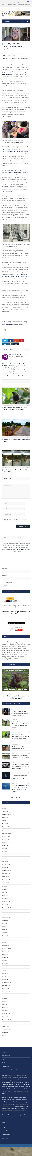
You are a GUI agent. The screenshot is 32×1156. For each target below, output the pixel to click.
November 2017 (6, 948)
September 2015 (6, 1029)
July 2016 (4, 998)
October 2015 (5, 1026)
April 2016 (4, 1007)
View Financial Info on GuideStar (11, 1070)
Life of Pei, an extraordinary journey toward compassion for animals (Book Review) (20, 713)
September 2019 (6, 880)
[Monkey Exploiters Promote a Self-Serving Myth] (16, 34)
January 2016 (5, 1017)
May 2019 (4, 892)
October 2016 (5, 989)
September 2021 (6, 817)
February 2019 (6, 901)
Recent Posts (7, 703)
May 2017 (4, 967)
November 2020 (6, 836)
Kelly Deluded (10, 324)
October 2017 (5, 951)
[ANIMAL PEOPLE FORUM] (16, 13)
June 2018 (4, 926)
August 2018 (5, 920)
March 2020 (5, 861)
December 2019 (6, 870)
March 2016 (5, 1010)
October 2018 (5, 914)
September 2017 (6, 954)
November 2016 (6, 985)
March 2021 (5, 824)
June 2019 (4, 889)
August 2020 (5, 845)
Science (4, 60)
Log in (3, 1127)
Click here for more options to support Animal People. (16, 613)
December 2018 (6, 908)
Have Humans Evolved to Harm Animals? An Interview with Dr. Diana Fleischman (20, 766)
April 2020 (4, 858)
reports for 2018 (18, 203)
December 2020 (6, 833)
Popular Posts (17, 703)
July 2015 (4, 1035)
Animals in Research (7, 57)
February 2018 (6, 939)
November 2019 (6, 873)
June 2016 (4, 1001)
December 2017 (6, 945)
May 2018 (4, 929)
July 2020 (4, 848)
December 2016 (6, 982)
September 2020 (6, 842)
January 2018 (5, 942)
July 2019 (4, 886)
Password (5, 575)
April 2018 (4, 932)
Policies (4, 1059)
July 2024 (4, 808)
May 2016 (4, 1004)
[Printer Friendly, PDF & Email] (6, 330)
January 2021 (5, 830)
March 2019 (5, 898)
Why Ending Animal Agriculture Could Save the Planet (20, 747)
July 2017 (4, 961)
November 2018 (6, 911)
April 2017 (4, 970)
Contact (4, 1063)
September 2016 (6, 992)
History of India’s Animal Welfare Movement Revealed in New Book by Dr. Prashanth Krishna (16, 4)
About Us (4, 1052)
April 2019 (4, 895)
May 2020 (4, 855)
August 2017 (5, 957)
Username (5, 568)
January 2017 (5, 979)
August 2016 (5, 995)
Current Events (17, 57)
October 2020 (5, 839)
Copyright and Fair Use (22, 1115)
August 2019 (5, 883)
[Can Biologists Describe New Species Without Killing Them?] (16, 459)
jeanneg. (16, 142)
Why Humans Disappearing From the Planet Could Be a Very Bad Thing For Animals (20, 777)
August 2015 (5, 1032)
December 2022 (6, 814)
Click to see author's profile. (15, 376)
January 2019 (5, 905)
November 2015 (6, 1023)
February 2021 (6, 827)
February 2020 (6, 864)
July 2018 (4, 923)
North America (25, 58)
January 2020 (5, 867)
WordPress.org (6, 1138)
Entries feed (5, 1131)
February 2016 (6, 1013)
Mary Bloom (10, 246)
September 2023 (6, 811)
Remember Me (7, 582)
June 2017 (4, 964)
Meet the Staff (6, 1055)
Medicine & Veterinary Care (13, 58)
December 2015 (6, 1020)
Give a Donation (6, 1066)
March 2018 (5, 936)
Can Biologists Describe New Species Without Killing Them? (20, 756)
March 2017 (5, 973)
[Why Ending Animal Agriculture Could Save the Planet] (16, 428)
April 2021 (4, 820)
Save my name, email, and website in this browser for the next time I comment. (14, 520)
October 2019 (5, 876)
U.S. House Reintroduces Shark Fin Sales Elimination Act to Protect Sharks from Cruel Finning (20, 788)
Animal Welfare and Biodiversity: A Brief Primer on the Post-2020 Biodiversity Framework (14, 409)
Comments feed (6, 1134)
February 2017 (6, 976)
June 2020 (4, 852)
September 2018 (6, 917)
